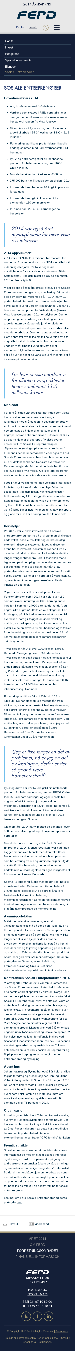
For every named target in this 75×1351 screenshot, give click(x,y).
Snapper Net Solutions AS (37, 1342)
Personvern (61, 1331)
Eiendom (11, 66)
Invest (9, 47)
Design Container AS (48, 1338)
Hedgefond (12, 53)
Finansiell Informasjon (37, 1257)
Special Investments (18, 60)
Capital (9, 41)
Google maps (38, 1294)
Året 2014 (37, 1239)
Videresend (41, 1223)
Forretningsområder (37, 1251)
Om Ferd (37, 1245)
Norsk (33, 27)
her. (19, 1202)
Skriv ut (13, 1223)
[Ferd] (36, 13)
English (20, 27)
